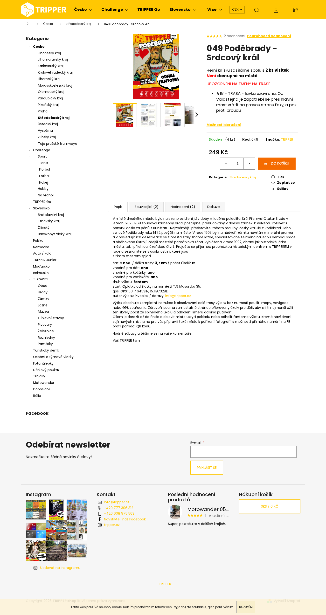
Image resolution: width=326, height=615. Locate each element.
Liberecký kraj (49, 78)
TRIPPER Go (42, 201)
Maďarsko (41, 266)
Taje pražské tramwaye (57, 143)
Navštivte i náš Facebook (125, 519)
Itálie (37, 395)
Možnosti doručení (224, 124)
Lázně (43, 305)
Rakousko (41, 272)
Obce (42, 285)
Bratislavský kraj (51, 214)
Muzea (43, 311)
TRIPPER (287, 139)
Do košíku (280, 163)
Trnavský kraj (49, 221)
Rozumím (246, 607)
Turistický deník (46, 350)
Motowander (43, 382)
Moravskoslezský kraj (55, 85)
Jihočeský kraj (49, 53)
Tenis (43, 162)
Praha (43, 111)
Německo (41, 247)
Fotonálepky (43, 363)
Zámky (43, 298)
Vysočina (45, 130)
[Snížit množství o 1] (226, 163)
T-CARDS (40, 279)
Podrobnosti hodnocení (269, 36)
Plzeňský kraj (48, 104)
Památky (45, 343)
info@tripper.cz (178, 295)
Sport (42, 156)
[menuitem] (83, 9)
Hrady (43, 292)
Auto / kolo (42, 253)
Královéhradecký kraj (55, 72)
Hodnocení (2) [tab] (183, 206)
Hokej (43, 182)
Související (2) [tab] (147, 206)
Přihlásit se (207, 467)
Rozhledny (46, 337)
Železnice (46, 331)
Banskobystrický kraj (54, 234)
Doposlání (41, 389)
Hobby (43, 188)
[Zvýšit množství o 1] (249, 163)
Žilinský (43, 227)
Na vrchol (46, 195)
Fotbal (44, 175)
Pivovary (45, 324)
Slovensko (41, 208)
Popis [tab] (118, 206)
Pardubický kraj (50, 98)
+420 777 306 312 (118, 507)
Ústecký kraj (48, 124)
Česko (39, 46)
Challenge (41, 150)
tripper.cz (112, 524)
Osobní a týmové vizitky (53, 356)
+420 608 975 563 (119, 513)
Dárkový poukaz (46, 369)
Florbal (44, 169)
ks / (269, 506)
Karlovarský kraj (50, 65)
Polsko (38, 240)
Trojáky (39, 376)
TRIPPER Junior (44, 259)
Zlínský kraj (47, 137)
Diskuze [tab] (213, 206)
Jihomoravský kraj (53, 59)
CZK (236, 9)
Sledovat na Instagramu (60, 567)
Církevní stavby (51, 318)
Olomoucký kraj (51, 91)
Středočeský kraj (53, 117)
